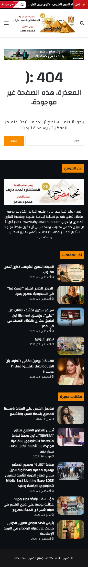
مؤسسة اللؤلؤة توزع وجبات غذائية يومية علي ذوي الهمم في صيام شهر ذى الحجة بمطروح (29, 504)
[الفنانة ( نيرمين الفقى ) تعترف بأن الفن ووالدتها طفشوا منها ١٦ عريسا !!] (70, 371)
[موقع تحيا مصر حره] (44, 23)
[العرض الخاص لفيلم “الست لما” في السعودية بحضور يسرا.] (70, 295)
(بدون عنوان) (44, 339)
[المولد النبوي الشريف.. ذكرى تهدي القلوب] (70, 273)
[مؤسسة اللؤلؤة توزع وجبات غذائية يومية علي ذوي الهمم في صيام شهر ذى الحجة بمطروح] (70, 505)
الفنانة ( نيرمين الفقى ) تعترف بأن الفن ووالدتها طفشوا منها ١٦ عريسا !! (30, 366)
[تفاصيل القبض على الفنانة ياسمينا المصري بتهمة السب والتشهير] (70, 415)
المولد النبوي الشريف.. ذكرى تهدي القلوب (53, 4)
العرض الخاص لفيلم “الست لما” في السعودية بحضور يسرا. (30, 291)
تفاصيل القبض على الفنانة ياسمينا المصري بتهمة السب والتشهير (29, 411)
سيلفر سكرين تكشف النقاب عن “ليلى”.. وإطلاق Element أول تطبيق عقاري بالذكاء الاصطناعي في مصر (30, 318)
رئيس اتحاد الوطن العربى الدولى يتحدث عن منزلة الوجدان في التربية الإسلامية (29, 528)
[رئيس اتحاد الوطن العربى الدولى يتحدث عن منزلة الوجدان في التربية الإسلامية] (70, 529)
